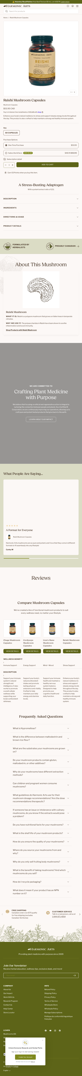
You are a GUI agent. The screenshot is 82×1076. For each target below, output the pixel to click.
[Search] (5, 11)
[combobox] (41, 11)
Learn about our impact (41, 419)
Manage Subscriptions (53, 1013)
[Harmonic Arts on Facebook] (45, 1030)
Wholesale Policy (51, 1009)
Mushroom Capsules (10, 105)
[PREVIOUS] (4, 246)
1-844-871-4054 (59, 917)
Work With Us (8, 997)
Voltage (15, 1066)
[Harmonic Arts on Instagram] (55, 1030)
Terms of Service (51, 1001)
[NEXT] (78, 246)
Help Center (8, 1009)
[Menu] (76, 6)
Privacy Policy (50, 997)
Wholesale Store (51, 1005)
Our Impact (7, 993)
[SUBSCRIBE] (74, 975)
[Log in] (68, 6)
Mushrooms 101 (9, 1034)
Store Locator (9, 1013)
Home (5, 17)
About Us (7, 989)
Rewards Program (10, 1001)
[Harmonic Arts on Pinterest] (59, 1030)
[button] (72, 6)
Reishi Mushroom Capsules (19, 17)
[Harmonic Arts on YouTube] (50, 1030)
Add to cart (47, 165)
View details (12, 651)
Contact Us (7, 1005)
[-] (6, 165)
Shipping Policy (50, 993)
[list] (41, 58)
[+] (12, 165)
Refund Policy (49, 989)
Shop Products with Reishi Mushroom (21, 330)
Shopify (8, 1066)
